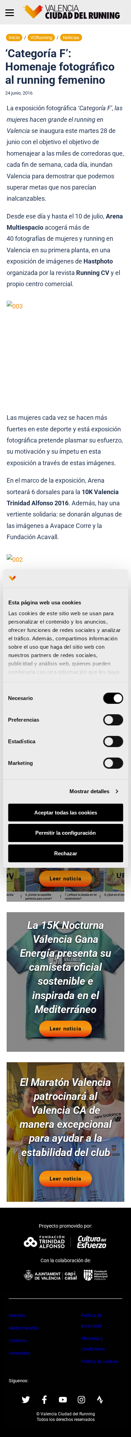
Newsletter (19, 1353)
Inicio (14, 37)
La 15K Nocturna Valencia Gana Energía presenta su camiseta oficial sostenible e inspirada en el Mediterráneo (65, 967)
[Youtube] (62, 1399)
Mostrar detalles (90, 791)
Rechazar (65, 853)
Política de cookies (99, 1361)
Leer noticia (65, 879)
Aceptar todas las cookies (65, 812)
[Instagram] (81, 1399)
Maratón (17, 1315)
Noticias (71, 37)
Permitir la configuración (65, 833)
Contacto (18, 1340)
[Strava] (100, 1399)
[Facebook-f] (44, 1399)
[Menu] (9, 12)
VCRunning (41, 37)
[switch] (113, 719)
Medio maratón (23, 1328)
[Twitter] (25, 1399)
